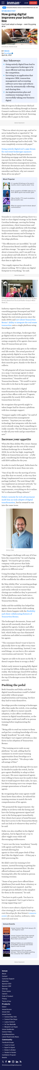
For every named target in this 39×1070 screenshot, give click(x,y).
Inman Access (7, 1009)
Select (4, 1007)
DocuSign (7, 53)
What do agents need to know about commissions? (23, 206)
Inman (6, 51)
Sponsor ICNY (6, 986)
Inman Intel (6, 1012)
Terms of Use (6, 1001)
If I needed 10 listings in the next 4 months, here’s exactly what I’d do (22, 184)
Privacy (4, 998)
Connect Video (7, 1032)
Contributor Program (9, 1055)
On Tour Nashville (10, 1024)
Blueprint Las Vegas (11, 1027)
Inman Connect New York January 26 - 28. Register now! (23, 929)
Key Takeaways (12, 60)
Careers (4, 994)
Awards (4, 1057)
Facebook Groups (8, 1042)
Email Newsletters (8, 1034)
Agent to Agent (9, 1047)
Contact (4, 976)
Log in (26, 3)
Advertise (5, 981)
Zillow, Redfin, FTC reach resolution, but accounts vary (23, 199)
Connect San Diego (10, 1019)
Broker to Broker (10, 1050)
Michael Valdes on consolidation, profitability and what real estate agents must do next (22, 944)
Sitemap (5, 989)
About (4, 973)
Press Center (6, 991)
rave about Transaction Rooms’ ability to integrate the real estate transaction (19, 322)
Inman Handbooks (8, 1029)
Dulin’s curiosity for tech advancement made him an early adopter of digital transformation (18, 500)
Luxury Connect (9, 1022)
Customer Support (8, 979)
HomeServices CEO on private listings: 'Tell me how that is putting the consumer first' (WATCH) (23, 952)
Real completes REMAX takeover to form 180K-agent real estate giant (23, 191)
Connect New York (10, 1017)
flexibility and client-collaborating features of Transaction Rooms (18, 614)
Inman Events (6, 1014)
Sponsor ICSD (6, 984)
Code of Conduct (7, 996)
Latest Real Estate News (10, 1037)
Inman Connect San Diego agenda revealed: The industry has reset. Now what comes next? (22, 937)
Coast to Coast (9, 1045)
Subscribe (33, 3)
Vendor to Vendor (10, 1052)
